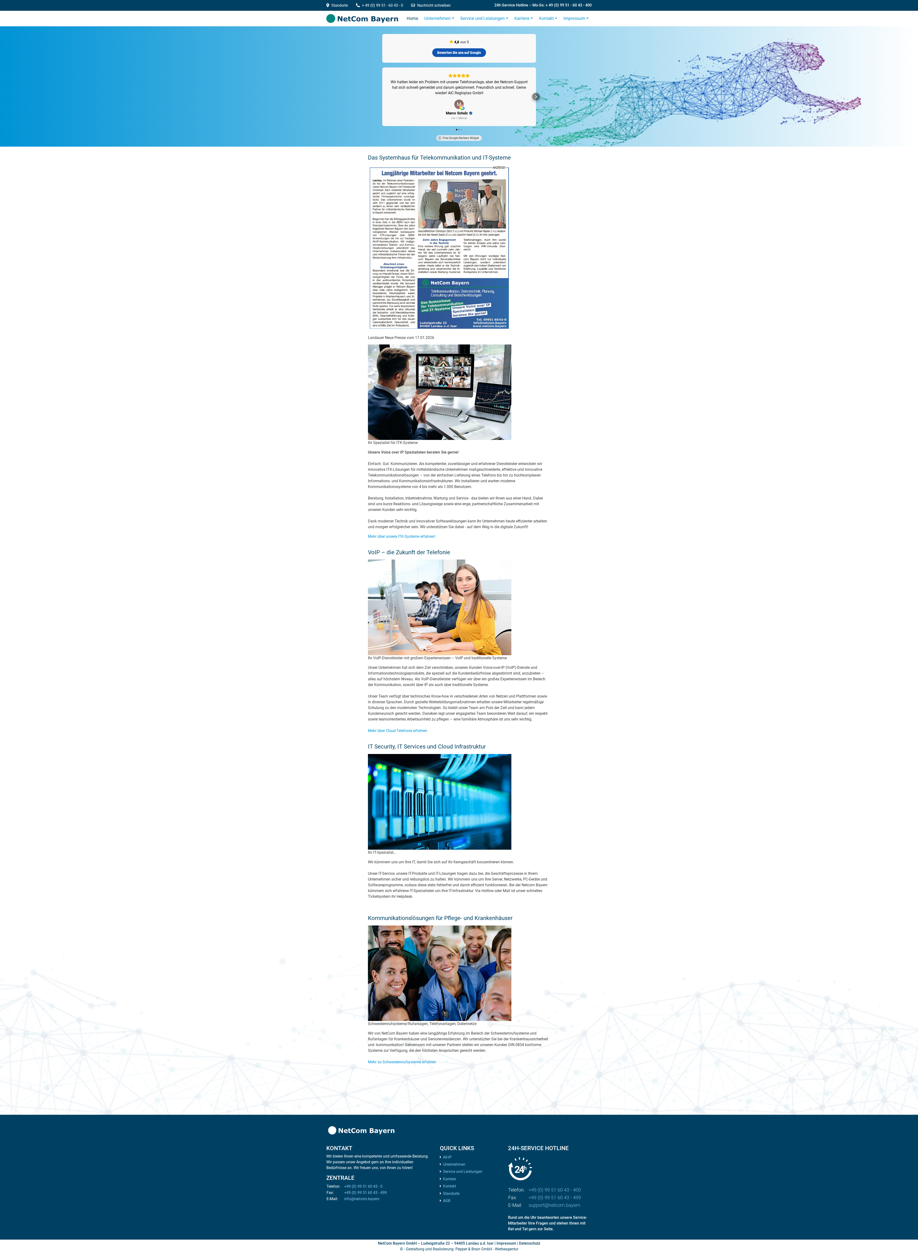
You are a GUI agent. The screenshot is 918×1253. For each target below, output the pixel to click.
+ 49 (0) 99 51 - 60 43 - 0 (382, 5)
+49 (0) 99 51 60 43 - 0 (363, 1192)
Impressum (574, 18)
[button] (382, 99)
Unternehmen (437, 18)
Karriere (522, 18)
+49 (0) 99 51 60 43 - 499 (365, 1198)
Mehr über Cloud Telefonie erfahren (397, 736)
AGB (446, 1206)
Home (412, 18)
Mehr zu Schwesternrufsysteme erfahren (402, 1067)
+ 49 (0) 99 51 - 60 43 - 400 (569, 5)
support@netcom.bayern (554, 1211)
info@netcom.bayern (361, 1204)
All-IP (447, 1162)
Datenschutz (529, 1249)
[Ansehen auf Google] (459, 110)
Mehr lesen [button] (459, 98)
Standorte (339, 5)
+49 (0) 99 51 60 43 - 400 (555, 1195)
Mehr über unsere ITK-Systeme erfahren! (401, 542)
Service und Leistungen (482, 18)
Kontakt (546, 18)
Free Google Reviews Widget (461, 143)
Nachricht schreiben (434, 5)
